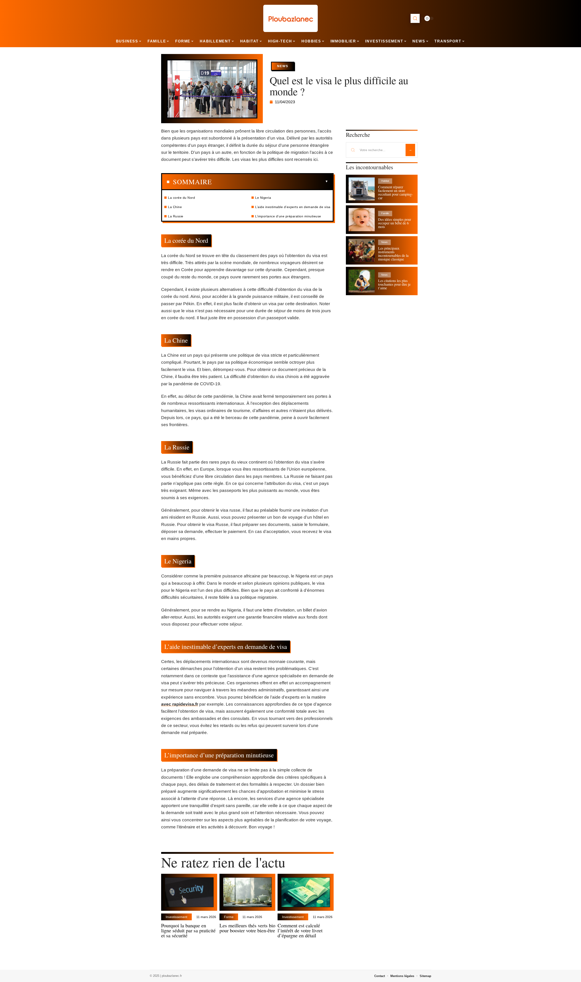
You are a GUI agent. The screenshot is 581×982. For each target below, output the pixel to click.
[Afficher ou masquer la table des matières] (270, 181)
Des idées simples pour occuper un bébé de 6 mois (394, 223)
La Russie (175, 216)
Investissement (176, 916)
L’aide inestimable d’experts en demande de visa (292, 207)
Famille (385, 213)
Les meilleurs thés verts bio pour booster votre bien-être (247, 928)
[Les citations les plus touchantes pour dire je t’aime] (362, 281)
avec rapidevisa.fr (179, 704)
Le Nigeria (263, 197)
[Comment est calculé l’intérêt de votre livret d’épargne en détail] (305, 892)
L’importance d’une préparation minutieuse (288, 216)
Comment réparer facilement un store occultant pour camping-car (395, 192)
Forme (229, 916)
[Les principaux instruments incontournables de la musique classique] (362, 250)
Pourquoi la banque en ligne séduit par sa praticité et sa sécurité (188, 930)
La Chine (175, 207)
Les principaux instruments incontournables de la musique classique (393, 253)
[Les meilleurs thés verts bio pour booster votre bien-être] (247, 892)
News (282, 66)
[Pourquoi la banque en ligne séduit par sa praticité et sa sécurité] (189, 892)
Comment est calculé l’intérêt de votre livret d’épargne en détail (300, 930)
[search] (415, 18)
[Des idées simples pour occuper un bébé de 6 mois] (362, 219)
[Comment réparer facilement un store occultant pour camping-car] (362, 188)
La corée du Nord (181, 197)
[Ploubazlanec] (290, 18)
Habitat (385, 180)
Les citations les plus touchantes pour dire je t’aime (394, 284)
